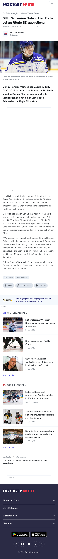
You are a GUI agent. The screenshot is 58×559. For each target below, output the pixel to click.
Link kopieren (25, 285)
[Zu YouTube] (29, 544)
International (21, 457)
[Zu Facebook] (22, 544)
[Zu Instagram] (16, 544)
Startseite (7, 457)
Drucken (42, 285)
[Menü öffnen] (52, 4)
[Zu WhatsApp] (42, 544)
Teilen (9, 285)
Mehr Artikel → (10, 375)
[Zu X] (35, 544)
